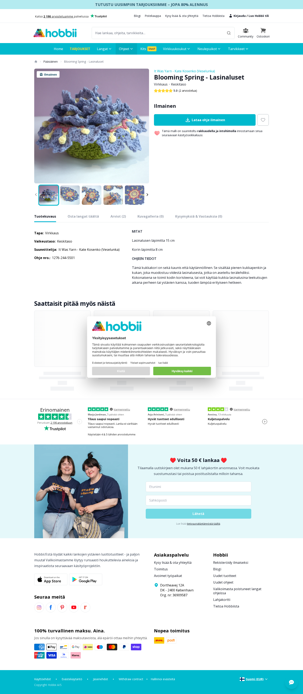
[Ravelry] (85, 607)
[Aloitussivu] (35, 61)
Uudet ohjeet (223, 582)
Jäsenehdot (100, 679)
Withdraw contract (131, 679)
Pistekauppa (153, 16)
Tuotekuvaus (45, 216)
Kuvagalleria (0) (150, 216)
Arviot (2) (118, 216)
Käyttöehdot (42, 679)
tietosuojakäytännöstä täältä (203, 523)
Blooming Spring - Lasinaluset (84, 61)
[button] (263, 33)
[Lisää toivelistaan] (263, 120)
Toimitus (161, 569)
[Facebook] (51, 607)
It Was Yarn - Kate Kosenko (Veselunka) (184, 71)
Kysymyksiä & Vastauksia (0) (198, 216)
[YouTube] (74, 607)
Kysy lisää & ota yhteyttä (181, 16)
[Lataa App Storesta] (50, 579)
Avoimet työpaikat (168, 575)
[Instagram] (39, 607)
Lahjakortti (221, 599)
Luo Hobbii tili (259, 16)
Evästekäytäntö (72, 679)
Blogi (137, 16)
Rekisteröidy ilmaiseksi (230, 562)
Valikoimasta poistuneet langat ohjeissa (237, 591)
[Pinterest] (62, 607)
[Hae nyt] (228, 33)
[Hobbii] (55, 33)
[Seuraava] (143, 126)
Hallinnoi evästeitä (163, 679)
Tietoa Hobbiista (213, 16)
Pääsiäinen (50, 61)
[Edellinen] (40, 126)
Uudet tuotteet (224, 575)
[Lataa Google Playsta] (85, 579)
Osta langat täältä (83, 216)
